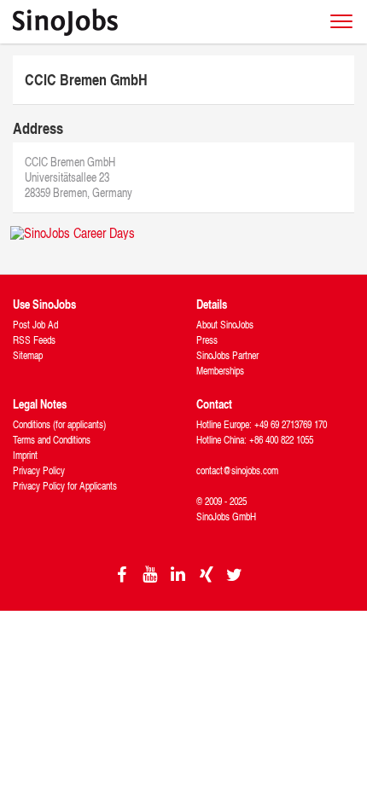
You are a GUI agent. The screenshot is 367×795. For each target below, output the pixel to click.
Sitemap (28, 355)
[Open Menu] (341, 21)
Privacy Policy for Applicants (65, 486)
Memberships (220, 370)
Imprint (25, 455)
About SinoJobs (224, 324)
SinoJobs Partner (227, 355)
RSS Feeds (34, 340)
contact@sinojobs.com (237, 470)
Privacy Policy (39, 470)
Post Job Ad (35, 324)
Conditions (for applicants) (59, 424)
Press (207, 340)
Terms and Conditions (51, 439)
